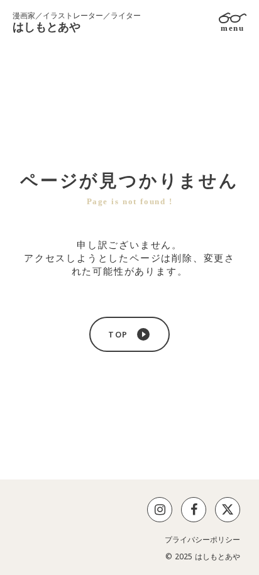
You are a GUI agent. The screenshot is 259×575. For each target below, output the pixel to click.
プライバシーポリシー (202, 540)
